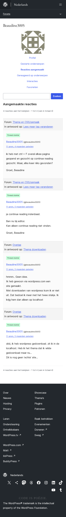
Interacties (32, 81)
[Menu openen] (61, 4)
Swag (39, 435)
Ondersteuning (11, 424)
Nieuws (7, 398)
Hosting (7, 403)
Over (5, 392)
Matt (7, 450)
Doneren (41, 429)
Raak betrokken (44, 418)
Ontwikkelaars (11, 429)
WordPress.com (13, 445)
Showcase (40, 392)
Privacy (7, 408)
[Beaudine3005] (33, 43)
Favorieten (32, 87)
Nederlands (16, 475)
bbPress (9, 455)
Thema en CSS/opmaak (26, 122)
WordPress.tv (12, 435)
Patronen (40, 408)
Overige (17, 244)
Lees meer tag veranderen (38, 126)
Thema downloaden (34, 249)
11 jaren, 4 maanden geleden (19, 146)
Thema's (39, 398)
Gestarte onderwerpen (32, 63)
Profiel (32, 58)
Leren (6, 418)
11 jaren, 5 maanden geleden (19, 207)
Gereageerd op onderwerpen (32, 75)
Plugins (38, 403)
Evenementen (42, 424)
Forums (6, 14)
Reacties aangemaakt (32, 69)
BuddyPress (11, 461)
